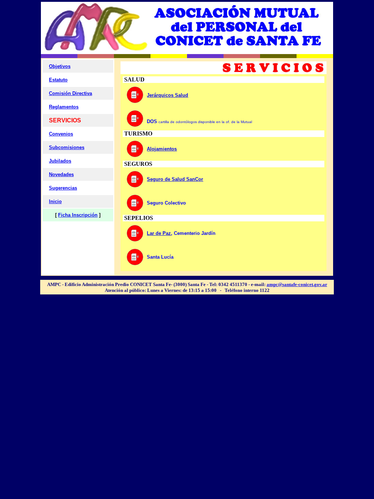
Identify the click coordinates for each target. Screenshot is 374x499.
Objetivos (59, 66)
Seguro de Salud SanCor (175, 179)
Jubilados (60, 161)
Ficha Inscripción (78, 215)
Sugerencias (63, 188)
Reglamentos (64, 107)
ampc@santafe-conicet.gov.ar (297, 284)
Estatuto (58, 80)
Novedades (61, 174)
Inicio (55, 201)
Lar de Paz (159, 233)
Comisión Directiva (70, 93)
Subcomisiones (66, 147)
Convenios (61, 134)
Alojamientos (162, 149)
